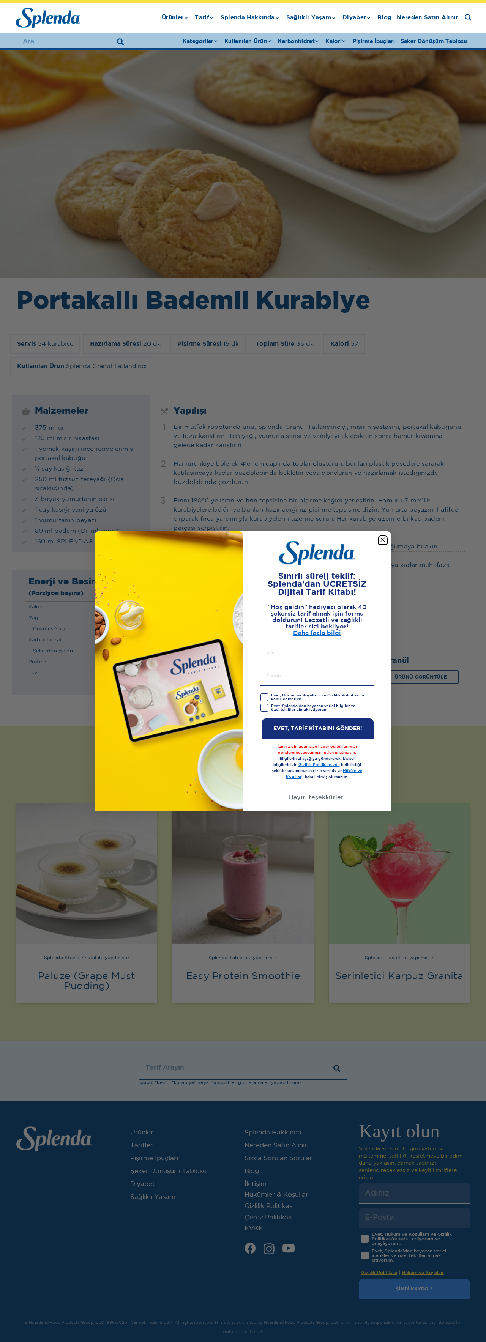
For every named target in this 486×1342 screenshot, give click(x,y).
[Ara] (120, 42)
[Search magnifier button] (468, 17)
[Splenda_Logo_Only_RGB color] (48, 18)
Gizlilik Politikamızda (319, 765)
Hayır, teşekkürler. (317, 797)
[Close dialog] (382, 539)
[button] (186, 17)
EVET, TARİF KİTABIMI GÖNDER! (317, 728)
